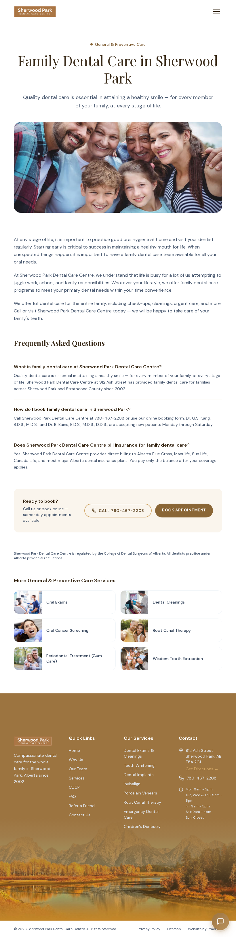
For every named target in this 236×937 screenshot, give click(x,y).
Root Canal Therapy (142, 802)
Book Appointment (184, 510)
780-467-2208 (201, 778)
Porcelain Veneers (140, 793)
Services (77, 778)
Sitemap (174, 929)
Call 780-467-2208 (121, 510)
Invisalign (132, 783)
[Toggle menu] (216, 11)
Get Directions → (202, 768)
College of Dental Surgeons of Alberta (134, 553)
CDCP (74, 787)
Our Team (78, 768)
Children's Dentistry (142, 826)
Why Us (76, 759)
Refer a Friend (82, 805)
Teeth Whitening (139, 765)
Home (74, 750)
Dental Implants (139, 774)
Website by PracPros (205, 929)
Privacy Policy (149, 929)
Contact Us (79, 814)
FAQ (72, 796)
